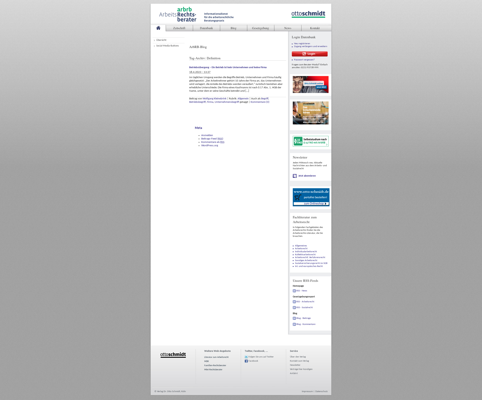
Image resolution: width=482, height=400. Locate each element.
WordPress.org (209, 145)
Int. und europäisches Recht (309, 266)
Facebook (253, 361)
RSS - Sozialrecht (304, 307)
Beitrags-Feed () (212, 138)
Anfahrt (294, 373)
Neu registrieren (302, 43)
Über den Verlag (298, 357)
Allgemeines (301, 246)
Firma (210, 102)
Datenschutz (321, 391)
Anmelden (207, 135)
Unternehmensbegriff (227, 102)
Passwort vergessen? (304, 60)
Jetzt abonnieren (307, 176)
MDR (206, 361)
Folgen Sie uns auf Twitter (261, 357)
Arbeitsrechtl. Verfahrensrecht (310, 257)
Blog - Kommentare (305, 324)
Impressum (307, 391)
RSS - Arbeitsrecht (305, 301)
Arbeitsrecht (301, 248)
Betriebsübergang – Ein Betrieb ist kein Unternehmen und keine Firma (228, 67)
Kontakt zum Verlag (299, 361)
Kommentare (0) (260, 102)
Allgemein (243, 98)
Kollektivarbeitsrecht (305, 254)
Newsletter (295, 365)
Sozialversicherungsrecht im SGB (311, 263)
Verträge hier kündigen (301, 369)
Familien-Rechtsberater (215, 365)
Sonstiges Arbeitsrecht (306, 260)
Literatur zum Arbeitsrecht (216, 357)
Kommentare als (212, 142)
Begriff (264, 98)
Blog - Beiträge (303, 318)
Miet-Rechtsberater (213, 370)
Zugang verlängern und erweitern (310, 46)
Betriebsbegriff (197, 102)
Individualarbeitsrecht (306, 251)
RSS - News (301, 291)
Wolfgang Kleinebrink (215, 98)
